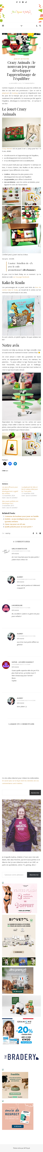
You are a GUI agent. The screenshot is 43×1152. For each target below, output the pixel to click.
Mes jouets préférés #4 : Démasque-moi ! (10, 502)
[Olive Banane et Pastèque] (21, 12)
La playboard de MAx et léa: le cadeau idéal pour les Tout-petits (30, 489)
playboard (5, 93)
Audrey (8, 533)
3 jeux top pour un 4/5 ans (15, 524)
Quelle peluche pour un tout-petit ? (19, 527)
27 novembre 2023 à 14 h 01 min (26, 579)
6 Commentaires (28, 83)
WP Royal (27, 1148)
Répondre (15, 554)
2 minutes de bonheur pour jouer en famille (22, 516)
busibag (15, 93)
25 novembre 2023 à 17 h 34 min (21, 664)
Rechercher (35, 793)
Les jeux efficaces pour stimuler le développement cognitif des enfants (10, 490)
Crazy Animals (7, 148)
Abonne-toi (34, 875)
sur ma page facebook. (21, 277)
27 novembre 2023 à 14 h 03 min (26, 700)
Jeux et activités (21, 59)
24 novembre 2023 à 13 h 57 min (21, 551)
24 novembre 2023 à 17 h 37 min (21, 607)
